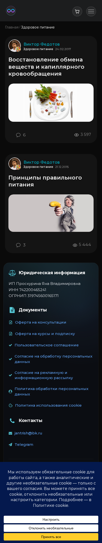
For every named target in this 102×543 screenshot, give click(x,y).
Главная (12, 27)
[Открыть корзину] (77, 11)
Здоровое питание (38, 49)
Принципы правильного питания (45, 181)
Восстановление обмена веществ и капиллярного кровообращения (46, 66)
